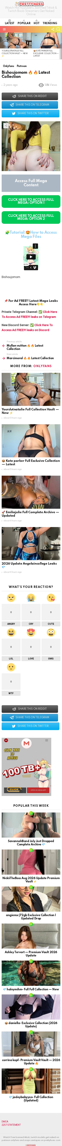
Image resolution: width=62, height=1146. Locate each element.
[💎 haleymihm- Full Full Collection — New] (31, 973)
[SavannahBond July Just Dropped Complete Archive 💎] (31, 825)
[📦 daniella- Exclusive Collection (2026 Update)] (31, 1007)
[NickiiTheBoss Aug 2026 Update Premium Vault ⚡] (31, 862)
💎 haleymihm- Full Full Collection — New (31, 989)
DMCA (5, 1121)
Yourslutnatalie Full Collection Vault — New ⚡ (15, 53)
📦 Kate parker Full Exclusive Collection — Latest (46, 53)
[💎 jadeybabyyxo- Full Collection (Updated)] (31, 1081)
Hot (37, 23)
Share (6, 125)
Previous (1, 46)
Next (60, 46)
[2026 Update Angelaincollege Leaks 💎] (31, 543)
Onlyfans (42, 366)
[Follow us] (53, 29)
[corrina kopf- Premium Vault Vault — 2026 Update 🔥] (31, 1044)
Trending (50, 23)
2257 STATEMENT (11, 1125)
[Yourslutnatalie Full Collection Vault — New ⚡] (16, 40)
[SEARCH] (58, 29)
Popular (24, 23)
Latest (9, 23)
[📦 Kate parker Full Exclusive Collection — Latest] (31, 440)
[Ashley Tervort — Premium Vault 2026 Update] (31, 936)
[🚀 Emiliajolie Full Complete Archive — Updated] (31, 492)
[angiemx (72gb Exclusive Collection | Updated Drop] (31, 899)
